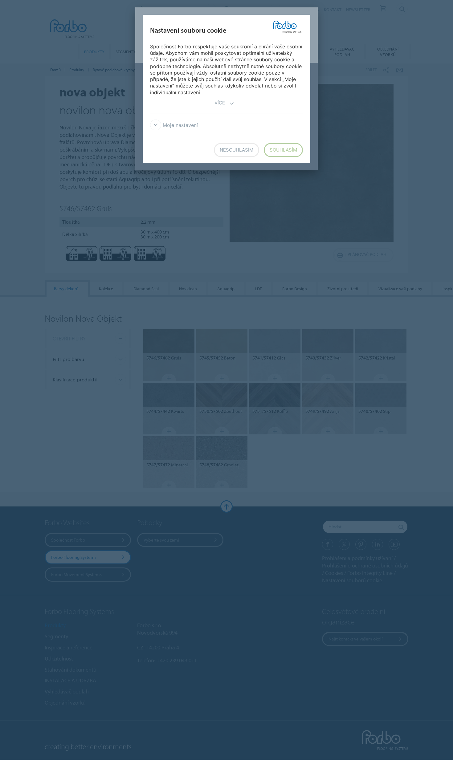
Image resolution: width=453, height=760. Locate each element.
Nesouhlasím (236, 150)
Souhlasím (283, 150)
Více (219, 103)
